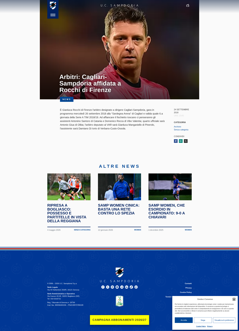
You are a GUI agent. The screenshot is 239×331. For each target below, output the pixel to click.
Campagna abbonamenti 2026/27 (119, 319)
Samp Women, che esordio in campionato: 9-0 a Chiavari (167, 211)
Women (137, 230)
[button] (234, 299)
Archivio (177, 127)
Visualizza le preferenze (224, 320)
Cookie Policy (201, 326)
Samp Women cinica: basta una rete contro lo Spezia (119, 209)
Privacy (210, 326)
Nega (203, 320)
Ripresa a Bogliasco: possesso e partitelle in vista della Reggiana (66, 213)
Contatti (188, 283)
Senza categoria (181, 130)
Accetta (184, 320)
